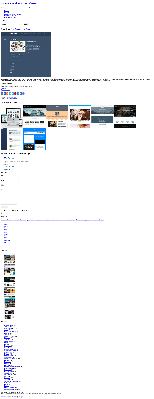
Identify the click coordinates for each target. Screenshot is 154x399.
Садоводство (8, 373)
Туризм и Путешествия (11, 381)
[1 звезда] (4, 87)
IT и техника (8, 325)
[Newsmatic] (9, 285)
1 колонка (8, 97)
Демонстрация (5, 90)
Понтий (6, 157)
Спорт (6, 376)
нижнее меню (55, 220)
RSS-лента (4, 20)
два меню (63, 220)
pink (5, 224)
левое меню (38, 220)
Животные (7, 339)
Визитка (6, 333)
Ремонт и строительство (11, 366)
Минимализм (8, 352)
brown (6, 234)
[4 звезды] (23, 87)
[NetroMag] (9, 318)
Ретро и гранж (8, 368)
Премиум (7, 363)
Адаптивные (8, 328)
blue (5, 228)
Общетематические (12, 98)
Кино (6, 344)
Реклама (6, 12)
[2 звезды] (10, 87)
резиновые (95, 220)
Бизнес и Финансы (10, 331)
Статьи (9, 396)
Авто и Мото (8, 326)
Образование (8, 357)
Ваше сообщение (6, 190)
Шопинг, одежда (9, 387)
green (5, 229)
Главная (6, 11)
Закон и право (8, 341)
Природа (7, 365)
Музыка (6, 354)
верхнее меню (46, 220)
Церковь (6, 386)
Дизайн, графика (9, 336)
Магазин (7, 347)
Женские (7, 338)
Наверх (20, 396)
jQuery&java (79, 220)
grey (5, 237)
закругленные (87, 220)
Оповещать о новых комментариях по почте (16, 210)
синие (14, 97)
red (5, 223)
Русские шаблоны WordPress (19, 3)
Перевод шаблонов (10, 15)
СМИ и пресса (8, 374)
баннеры (101, 220)
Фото (5, 382)
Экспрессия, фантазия (11, 389)
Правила (14, 396)
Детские (6, 334)
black (5, 236)
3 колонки (17, 220)
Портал (6, 360)
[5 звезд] (29, 87)
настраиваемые (70, 220)
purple (6, 226)
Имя (2, 175)
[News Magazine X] (9, 263)
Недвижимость (8, 355)
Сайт (2, 185)
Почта (2, 180)
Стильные (7, 378)
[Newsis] (9, 296)
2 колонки (10, 220)
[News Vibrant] (9, 274)
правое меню (30, 220)
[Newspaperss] (9, 307)
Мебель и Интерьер (10, 349)
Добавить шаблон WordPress (12, 14)
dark (5, 239)
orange (6, 232)
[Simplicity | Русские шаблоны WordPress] (23, 93)
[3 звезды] (17, 87)
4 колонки (23, 220)
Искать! (26, 24)
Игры (6, 342)
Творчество (7, 379)
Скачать (3, 88)
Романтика (7, 370)
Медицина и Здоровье (11, 350)
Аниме (6, 330)
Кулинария (7, 346)
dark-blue (7, 240)
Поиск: (4, 24)
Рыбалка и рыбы (9, 371)
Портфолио (7, 362)
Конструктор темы (10, 17)
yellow (6, 231)
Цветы (6, 384)
